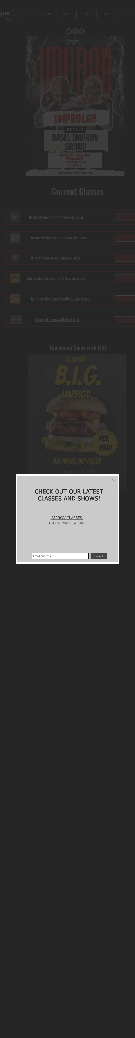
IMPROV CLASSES (66, 517)
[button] (113, 480)
